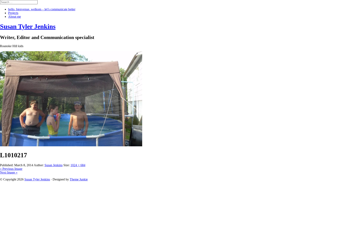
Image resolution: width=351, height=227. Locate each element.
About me (14, 16)
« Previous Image (11, 169)
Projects (13, 13)
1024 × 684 (77, 165)
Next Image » (8, 172)
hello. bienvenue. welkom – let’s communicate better (41, 9)
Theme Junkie (79, 179)
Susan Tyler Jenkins (37, 179)
